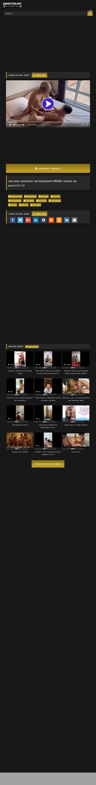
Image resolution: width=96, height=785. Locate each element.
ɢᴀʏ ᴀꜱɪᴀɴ (44, 196)
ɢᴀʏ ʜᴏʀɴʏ (30, 200)
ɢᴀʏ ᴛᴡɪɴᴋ (36, 205)
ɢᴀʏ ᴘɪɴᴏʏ (42, 200)
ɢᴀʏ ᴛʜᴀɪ (25, 205)
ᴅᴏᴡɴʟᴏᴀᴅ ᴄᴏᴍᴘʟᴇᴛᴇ (49, 168)
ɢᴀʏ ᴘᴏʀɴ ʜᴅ (56, 200)
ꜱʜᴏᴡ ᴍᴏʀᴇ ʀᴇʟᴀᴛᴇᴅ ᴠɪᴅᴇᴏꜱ (48, 463)
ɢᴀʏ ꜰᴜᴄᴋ (56, 196)
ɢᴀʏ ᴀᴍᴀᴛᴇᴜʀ (31, 196)
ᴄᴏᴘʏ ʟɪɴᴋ (41, 75)
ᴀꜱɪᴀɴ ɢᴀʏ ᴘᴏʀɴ (16, 196)
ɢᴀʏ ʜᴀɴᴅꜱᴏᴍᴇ (16, 200)
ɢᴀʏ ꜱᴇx (13, 205)
